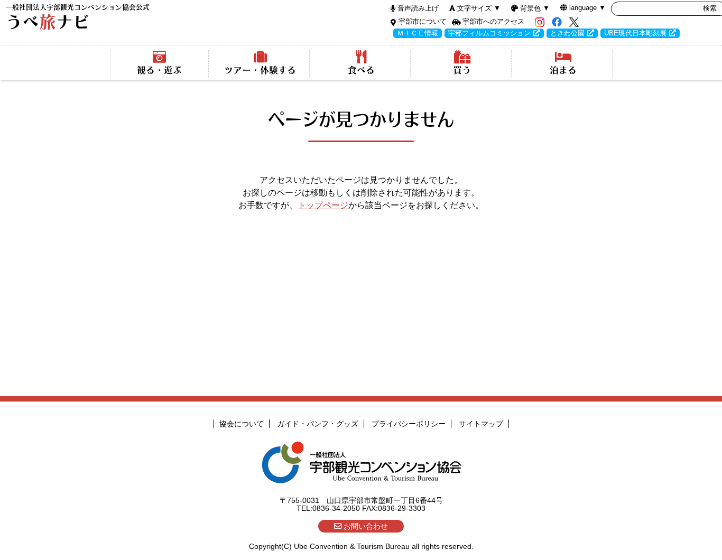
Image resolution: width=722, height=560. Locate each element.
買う (462, 70)
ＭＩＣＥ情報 (417, 33)
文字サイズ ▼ (479, 8)
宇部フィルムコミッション (489, 33)
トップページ (323, 205)
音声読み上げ (418, 8)
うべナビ (77, 17)
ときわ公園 (567, 33)
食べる (361, 70)
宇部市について (423, 21)
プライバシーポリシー (409, 423)
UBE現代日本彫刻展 (635, 33)
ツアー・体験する (260, 70)
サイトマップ (481, 423)
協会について (241, 423)
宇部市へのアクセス (493, 21)
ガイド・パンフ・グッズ (317, 423)
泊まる (563, 70)
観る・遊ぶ (159, 70)
